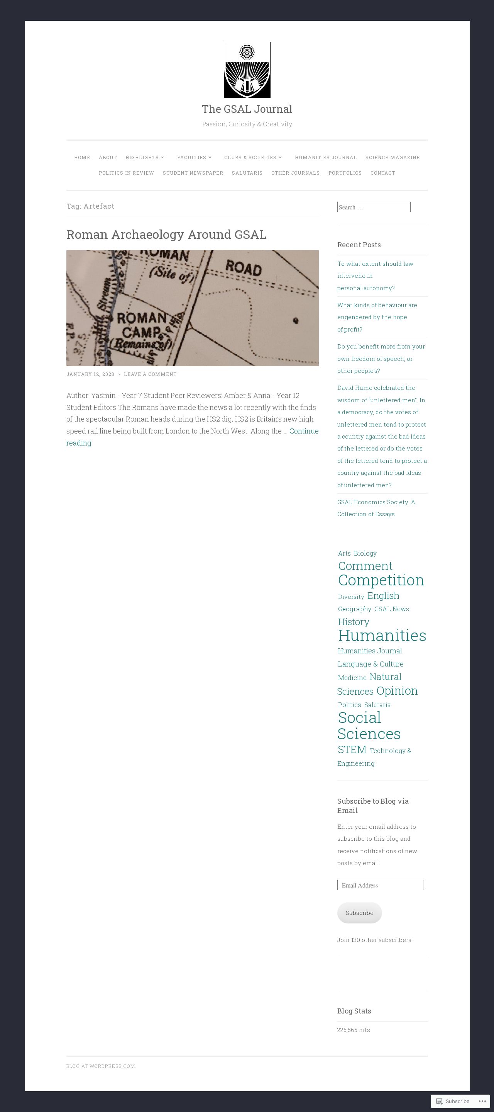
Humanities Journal (326, 157)
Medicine (352, 677)
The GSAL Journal (247, 109)
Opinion (397, 690)
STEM (352, 749)
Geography (354, 609)
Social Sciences (369, 725)
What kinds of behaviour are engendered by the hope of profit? (377, 317)
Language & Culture (371, 663)
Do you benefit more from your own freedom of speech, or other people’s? (381, 358)
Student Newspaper (193, 173)
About (108, 157)
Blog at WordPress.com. (101, 1066)
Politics (349, 704)
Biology (365, 553)
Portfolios (345, 173)
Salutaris (247, 173)
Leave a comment (150, 374)
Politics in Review (126, 173)
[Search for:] (374, 207)
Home (82, 157)
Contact (382, 173)
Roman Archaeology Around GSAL (166, 234)
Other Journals (295, 173)
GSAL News (391, 609)
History (354, 621)
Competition (381, 580)
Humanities (382, 634)
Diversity (351, 596)
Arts (344, 553)
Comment (365, 565)
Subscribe (360, 912)
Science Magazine (392, 157)
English (383, 595)
